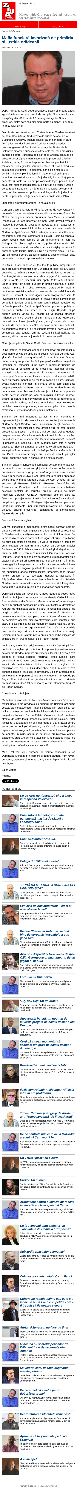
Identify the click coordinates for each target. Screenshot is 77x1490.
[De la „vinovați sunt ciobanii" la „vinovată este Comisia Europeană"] (10, 1234)
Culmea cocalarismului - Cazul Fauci (46, 1276)
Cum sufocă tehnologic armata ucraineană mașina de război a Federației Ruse (42, 819)
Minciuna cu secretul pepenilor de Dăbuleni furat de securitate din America (44, 1348)
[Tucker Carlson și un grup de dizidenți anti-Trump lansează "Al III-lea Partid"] (10, 1120)
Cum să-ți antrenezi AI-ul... (38, 839)
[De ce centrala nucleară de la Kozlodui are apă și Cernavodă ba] (10, 1142)
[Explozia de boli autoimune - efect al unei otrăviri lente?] (10, 914)
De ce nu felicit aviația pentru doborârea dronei (40, 1392)
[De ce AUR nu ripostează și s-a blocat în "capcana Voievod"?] (10, 800)
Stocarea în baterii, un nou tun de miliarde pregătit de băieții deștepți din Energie (47, 1022)
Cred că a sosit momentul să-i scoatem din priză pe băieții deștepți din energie (45, 1045)
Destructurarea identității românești (45, 1414)
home (5, 31)
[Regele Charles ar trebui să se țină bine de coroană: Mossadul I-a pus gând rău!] (10, 938)
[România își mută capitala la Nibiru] (10, 1073)
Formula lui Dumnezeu (36, 977)
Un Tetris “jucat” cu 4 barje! (39, 1158)
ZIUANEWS (19, 26)
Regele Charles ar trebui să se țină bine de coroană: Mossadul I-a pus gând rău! (44, 935)
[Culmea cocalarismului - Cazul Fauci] (10, 1283)
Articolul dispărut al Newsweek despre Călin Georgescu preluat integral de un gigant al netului (47, 958)
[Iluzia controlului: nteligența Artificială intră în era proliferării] (10, 1097)
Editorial (15, 31)
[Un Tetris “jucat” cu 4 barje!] (10, 1165)
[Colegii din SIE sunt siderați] (10, 869)
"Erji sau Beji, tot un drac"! (39, 1001)
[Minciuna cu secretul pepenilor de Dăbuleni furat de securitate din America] (10, 1352)
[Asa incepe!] (10, 1466)
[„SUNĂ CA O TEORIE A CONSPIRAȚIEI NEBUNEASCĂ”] (10, 892)
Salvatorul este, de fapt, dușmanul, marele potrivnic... (44, 1369)
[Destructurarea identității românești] (10, 1421)
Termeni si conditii (28, 1486)
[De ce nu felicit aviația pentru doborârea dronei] (10, 1398)
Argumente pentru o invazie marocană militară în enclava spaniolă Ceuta (47, 1203)
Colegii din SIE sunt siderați (40, 861)
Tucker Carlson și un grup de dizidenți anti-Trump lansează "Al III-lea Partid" (47, 1115)
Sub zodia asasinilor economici (42, 1251)
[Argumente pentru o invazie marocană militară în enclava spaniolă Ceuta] (10, 1209)
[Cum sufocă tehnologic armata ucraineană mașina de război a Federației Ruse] (10, 823)
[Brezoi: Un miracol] (10, 1187)
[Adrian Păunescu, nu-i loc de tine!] (10, 1332)
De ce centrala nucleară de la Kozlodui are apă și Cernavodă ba (47, 1136)
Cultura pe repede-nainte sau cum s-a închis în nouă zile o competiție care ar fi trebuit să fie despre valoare (47, 1302)
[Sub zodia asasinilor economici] (10, 1260)
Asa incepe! (28, 1459)
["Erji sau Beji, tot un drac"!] (10, 1005)
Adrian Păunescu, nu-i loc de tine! (44, 1327)
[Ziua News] (9, 11)
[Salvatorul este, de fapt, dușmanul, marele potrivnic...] (10, 1375)
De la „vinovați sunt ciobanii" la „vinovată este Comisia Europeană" (45, 1227)
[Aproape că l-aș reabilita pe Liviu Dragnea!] (10, 1444)
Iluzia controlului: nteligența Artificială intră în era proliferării (47, 1091)
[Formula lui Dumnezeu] (10, 985)
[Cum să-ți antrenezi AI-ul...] (10, 846)
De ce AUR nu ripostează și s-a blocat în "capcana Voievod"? (46, 797)
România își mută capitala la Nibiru (45, 1065)
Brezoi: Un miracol (33, 1180)
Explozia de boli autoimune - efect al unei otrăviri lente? (46, 907)
